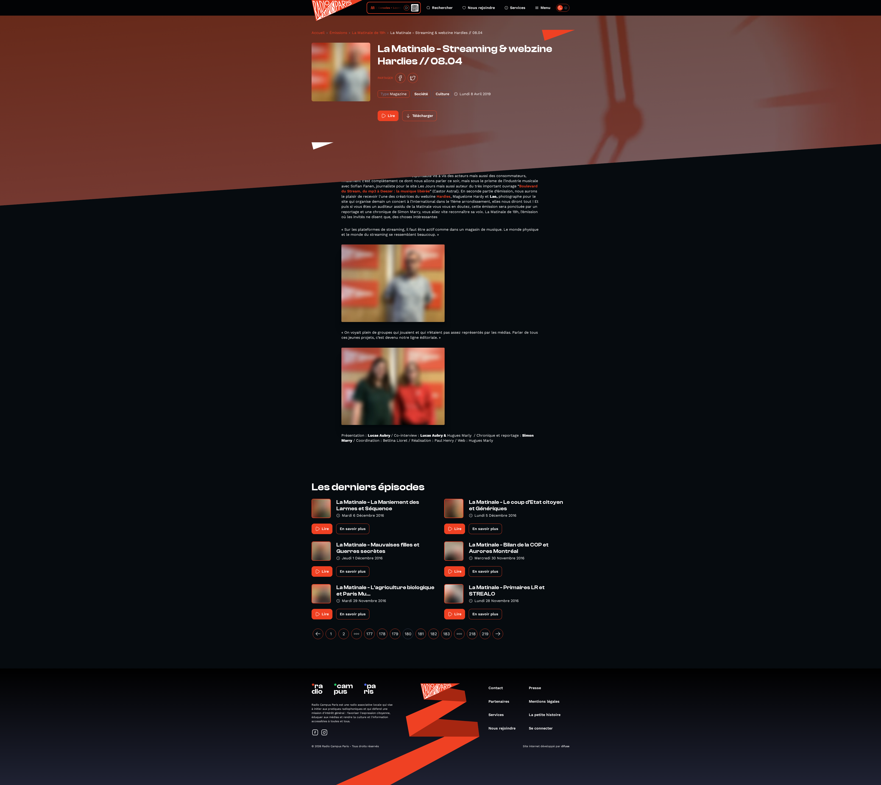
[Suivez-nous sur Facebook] (315, 733)
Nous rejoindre (481, 8)
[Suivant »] (498, 634)
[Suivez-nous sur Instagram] (324, 733)
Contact (495, 688)
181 (421, 633)
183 (446, 633)
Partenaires (498, 701)
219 (485, 633)
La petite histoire (544, 715)
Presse (535, 688)
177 (369, 633)
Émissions (338, 33)
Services (517, 8)
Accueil (318, 33)
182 (433, 633)
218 (472, 633)
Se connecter (541, 728)
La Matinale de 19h (368, 33)
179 (395, 633)
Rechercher (442, 8)
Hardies (444, 196)
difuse (565, 746)
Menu (545, 8)
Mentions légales (544, 701)
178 (382, 633)
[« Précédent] (318, 634)
